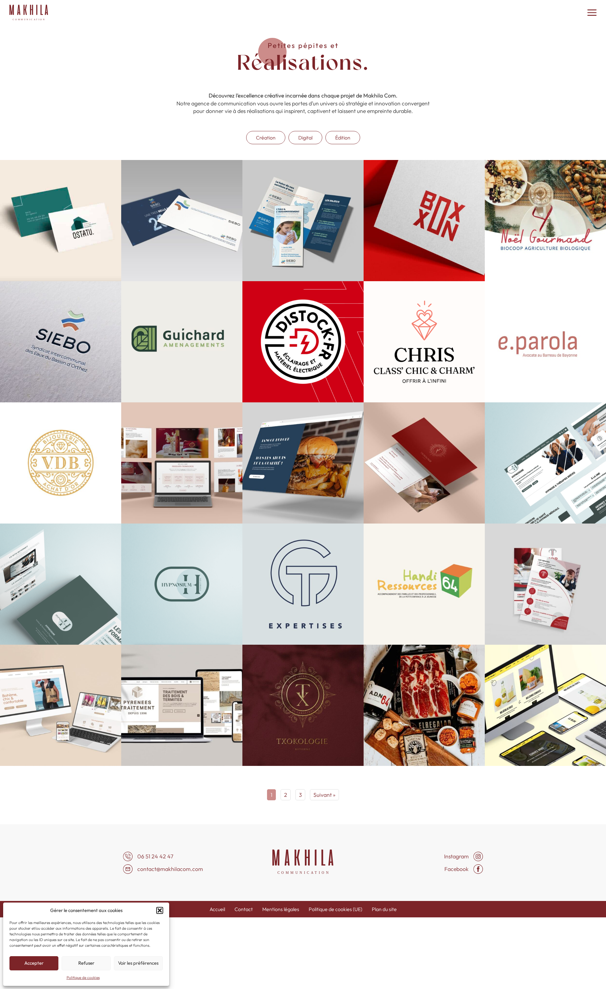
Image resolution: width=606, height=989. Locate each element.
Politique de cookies (83, 977)
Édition (342, 137)
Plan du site (384, 909)
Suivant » (324, 794)
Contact (244, 909)
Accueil (217, 909)
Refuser (86, 963)
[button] (160, 910)
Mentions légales (280, 909)
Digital (305, 137)
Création (266, 137)
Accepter (34, 963)
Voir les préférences (138, 963)
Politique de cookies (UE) (335, 909)
